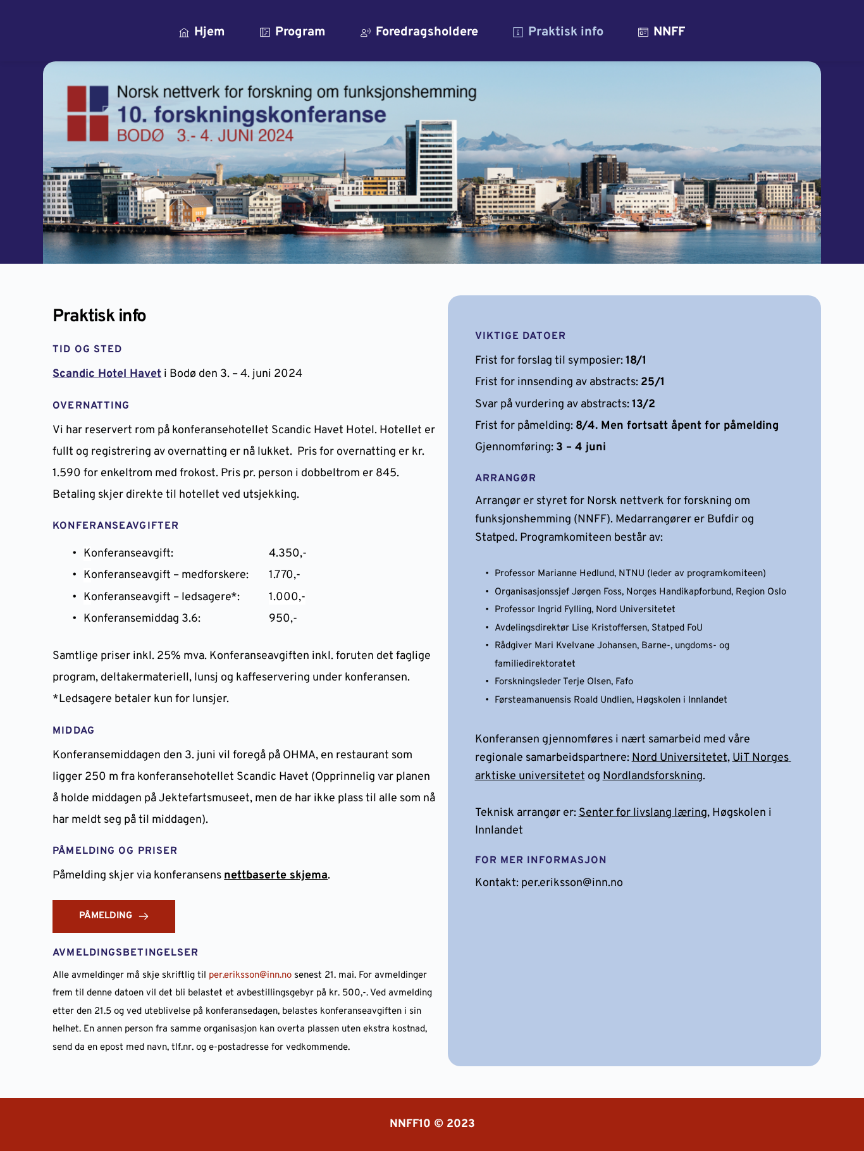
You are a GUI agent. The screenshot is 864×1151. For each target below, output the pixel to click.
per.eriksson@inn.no (250, 975)
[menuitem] (202, 32)
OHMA (299, 755)
